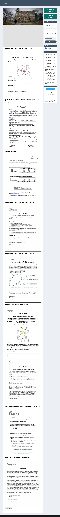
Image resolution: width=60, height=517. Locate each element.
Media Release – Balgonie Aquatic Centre (17, 457)
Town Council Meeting (48, 61)
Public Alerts (16, 45)
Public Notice (9, 355)
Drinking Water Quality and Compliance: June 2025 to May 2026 (22, 100)
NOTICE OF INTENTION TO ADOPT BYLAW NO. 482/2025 (19, 202)
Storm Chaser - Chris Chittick (49, 83)
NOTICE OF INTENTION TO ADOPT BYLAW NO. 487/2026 (19, 48)
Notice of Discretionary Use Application (17, 304)
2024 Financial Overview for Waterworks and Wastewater (22, 406)
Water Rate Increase (11, 151)
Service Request (50, 16)
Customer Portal (50, 10)
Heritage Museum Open (49, 55)
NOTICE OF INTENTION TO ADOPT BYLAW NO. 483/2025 (19, 253)
